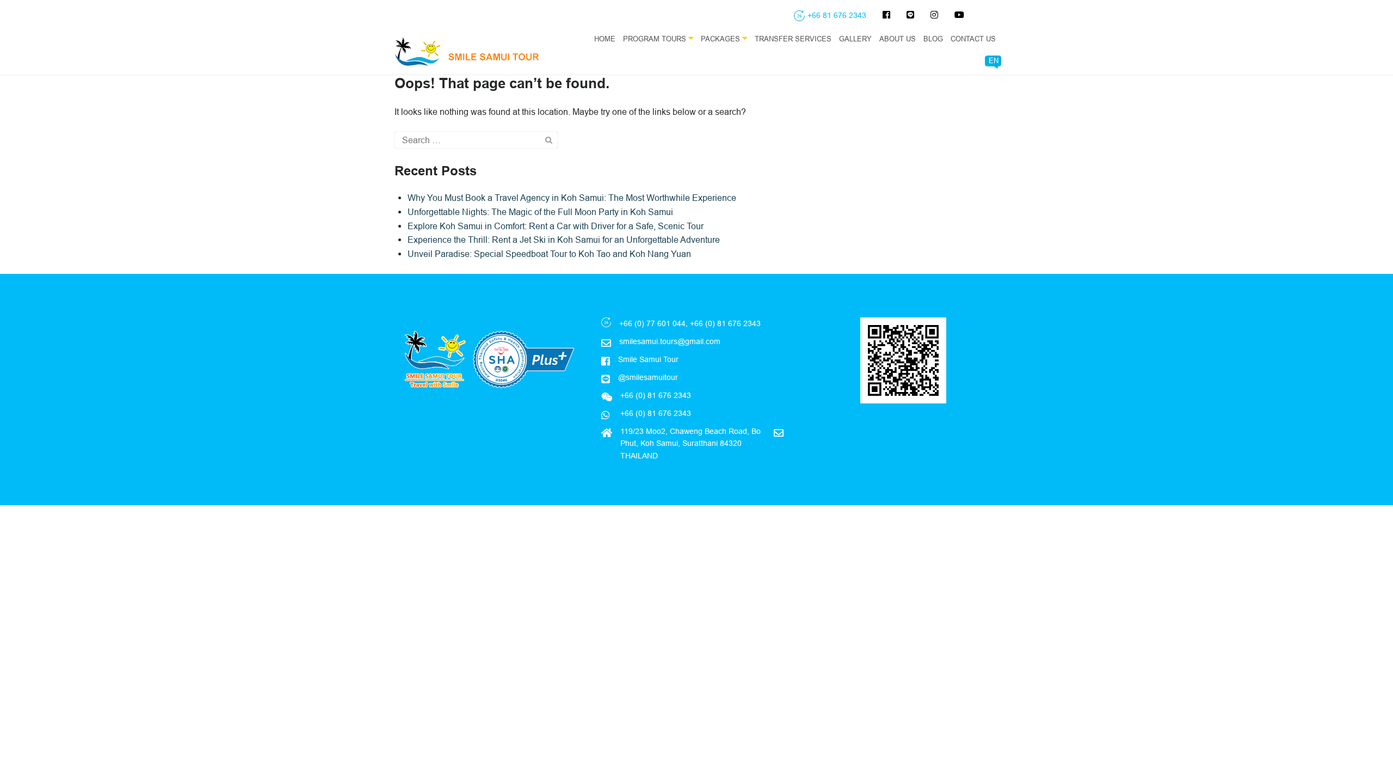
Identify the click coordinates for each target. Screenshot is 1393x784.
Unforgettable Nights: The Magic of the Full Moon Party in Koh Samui (540, 212)
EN (993, 60)
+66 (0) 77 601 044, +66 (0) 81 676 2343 (690, 323)
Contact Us (973, 38)
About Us (897, 38)
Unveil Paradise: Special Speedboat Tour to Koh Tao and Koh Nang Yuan (549, 254)
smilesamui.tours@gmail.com (669, 341)
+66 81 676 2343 (837, 15)
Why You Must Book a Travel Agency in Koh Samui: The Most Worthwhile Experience (572, 198)
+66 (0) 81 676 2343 (654, 413)
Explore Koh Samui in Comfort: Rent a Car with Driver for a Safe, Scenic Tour (556, 226)
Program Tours (655, 38)
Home (604, 38)
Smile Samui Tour (648, 359)
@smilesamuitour (648, 377)
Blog (933, 38)
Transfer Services (793, 38)
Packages (721, 38)
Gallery (855, 38)
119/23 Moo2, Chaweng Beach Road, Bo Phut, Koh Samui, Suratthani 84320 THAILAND (690, 443)
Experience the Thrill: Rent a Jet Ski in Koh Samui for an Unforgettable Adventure (564, 239)
